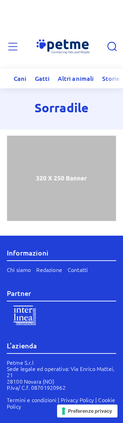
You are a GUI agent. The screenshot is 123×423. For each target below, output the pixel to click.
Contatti (78, 269)
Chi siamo (19, 269)
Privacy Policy (77, 399)
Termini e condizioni (31, 399)
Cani (20, 78)
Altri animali (76, 78)
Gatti (42, 78)
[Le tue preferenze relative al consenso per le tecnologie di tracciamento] (87, 411)
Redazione (49, 269)
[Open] (13, 47)
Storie (111, 78)
